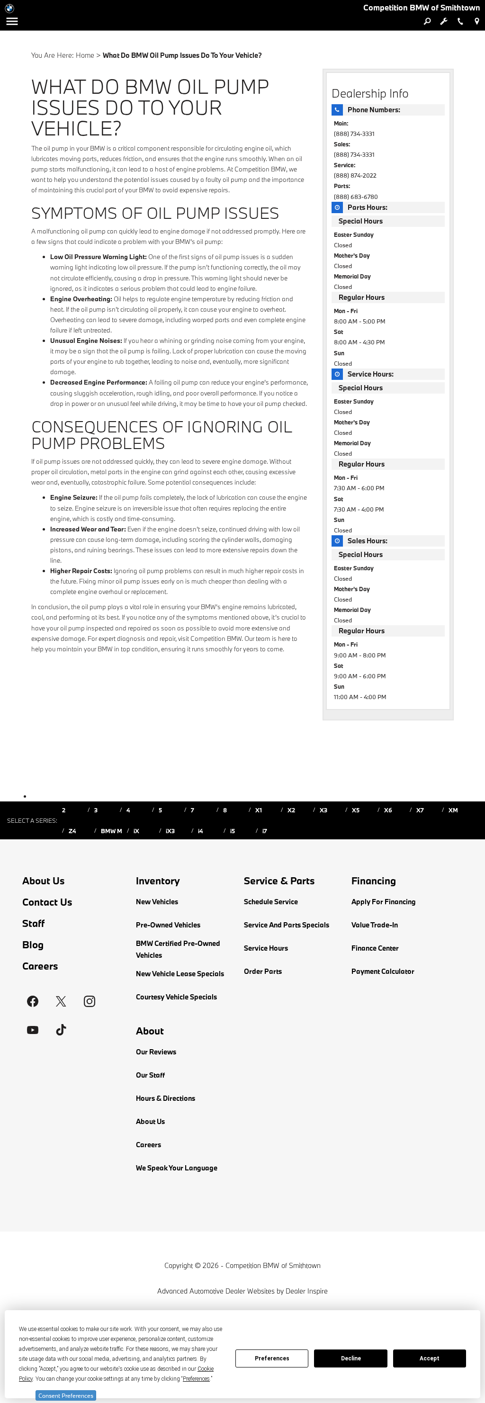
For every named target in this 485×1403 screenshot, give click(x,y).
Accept (430, 1358)
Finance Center (375, 948)
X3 (323, 810)
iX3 (170, 831)
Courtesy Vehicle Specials (176, 996)
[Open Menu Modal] (12, 21)
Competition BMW (260, 169)
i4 (200, 831)
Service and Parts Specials (286, 924)
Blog (33, 945)
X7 (420, 810)
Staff (33, 923)
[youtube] (32, 1029)
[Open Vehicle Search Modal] (427, 21)
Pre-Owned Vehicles (168, 924)
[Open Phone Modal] (460, 21)
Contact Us (47, 902)
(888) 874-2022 (355, 175)
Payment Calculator (382, 971)
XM (453, 810)
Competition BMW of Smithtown (273, 1265)
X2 (291, 810)
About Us (43, 881)
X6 (388, 810)
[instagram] (89, 1001)
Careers (40, 966)
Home (85, 55)
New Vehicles (157, 901)
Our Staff (150, 1074)
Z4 (72, 831)
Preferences (272, 1358)
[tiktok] (61, 1029)
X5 (355, 810)
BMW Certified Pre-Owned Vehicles (178, 949)
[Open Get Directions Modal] (476, 21)
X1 (258, 810)
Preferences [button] (196, 1379)
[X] (61, 1001)
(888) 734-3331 (354, 133)
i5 (232, 831)
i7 (264, 831)
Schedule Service (271, 901)
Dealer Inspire (307, 1290)
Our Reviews (156, 1051)
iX (136, 831)
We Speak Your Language (176, 1167)
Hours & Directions (165, 1098)
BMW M (111, 831)
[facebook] (32, 1001)
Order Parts (263, 971)
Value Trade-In (374, 924)
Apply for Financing (383, 901)
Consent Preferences (65, 1395)
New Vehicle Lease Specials (180, 973)
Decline (351, 1358)
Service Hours (266, 948)
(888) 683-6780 (356, 196)
